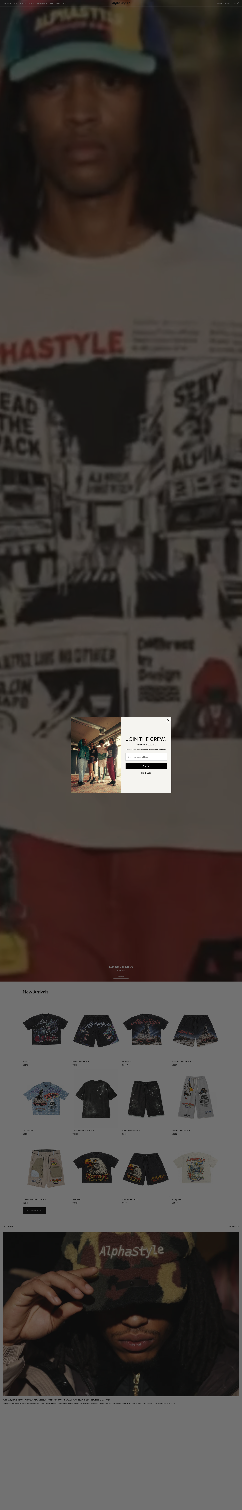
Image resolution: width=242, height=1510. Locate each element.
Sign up (146, 766)
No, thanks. (146, 773)
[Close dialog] (168, 720)
